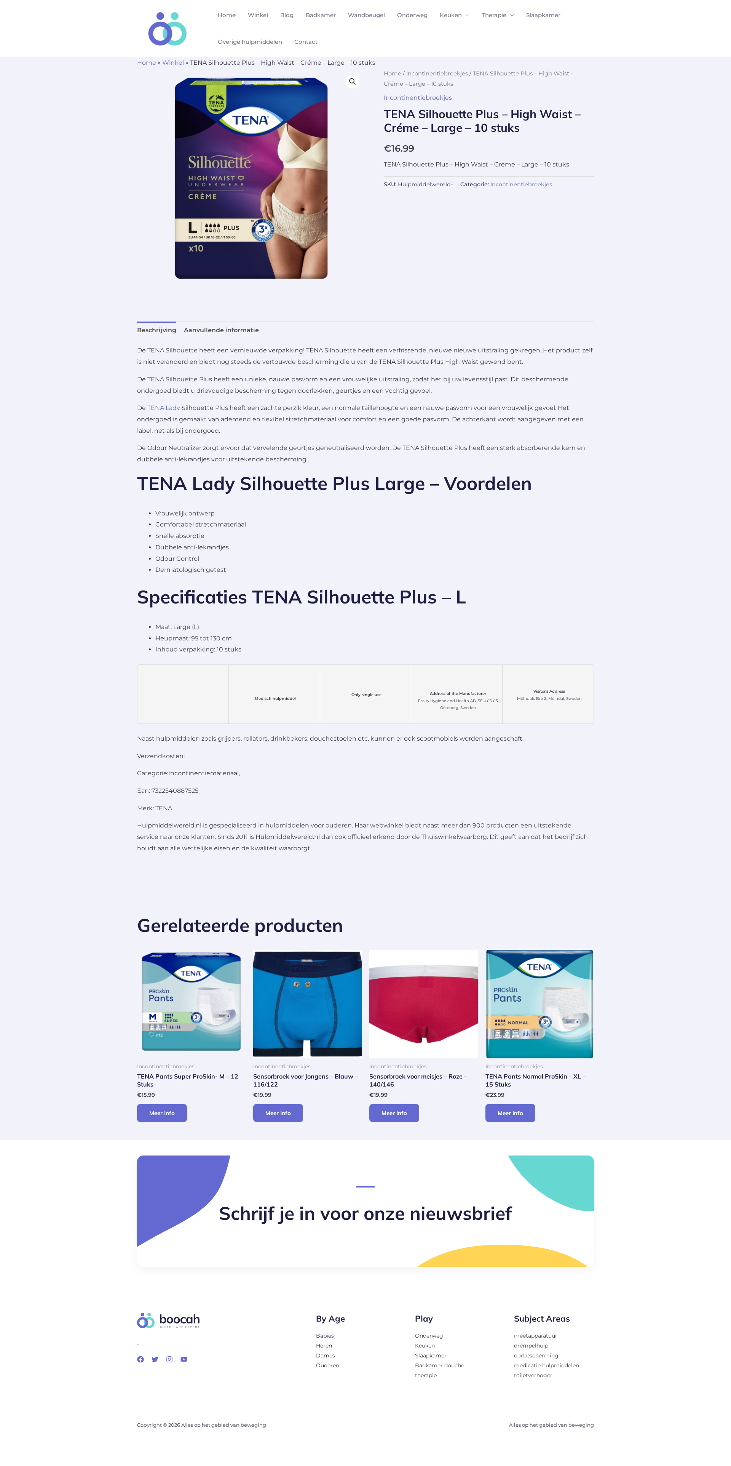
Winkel (258, 15)
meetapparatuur (535, 1335)
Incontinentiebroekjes (437, 73)
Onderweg (412, 15)
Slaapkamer (543, 15)
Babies (325, 1335)
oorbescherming (536, 1355)
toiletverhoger (533, 1375)
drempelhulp (531, 1345)
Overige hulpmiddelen (250, 41)
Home (227, 15)
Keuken (451, 15)
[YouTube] (183, 1359)
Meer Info (162, 1113)
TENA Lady (163, 407)
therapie (426, 1375)
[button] (352, 81)
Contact (306, 41)
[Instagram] (169, 1359)
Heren (324, 1345)
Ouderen (327, 1365)
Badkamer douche (439, 1365)
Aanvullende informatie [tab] (221, 330)
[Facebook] (140, 1359)
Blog (287, 15)
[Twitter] (155, 1359)
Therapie (494, 15)
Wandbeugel (366, 15)
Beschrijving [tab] (156, 330)
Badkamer (321, 15)
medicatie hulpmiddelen (546, 1365)
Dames (325, 1355)
